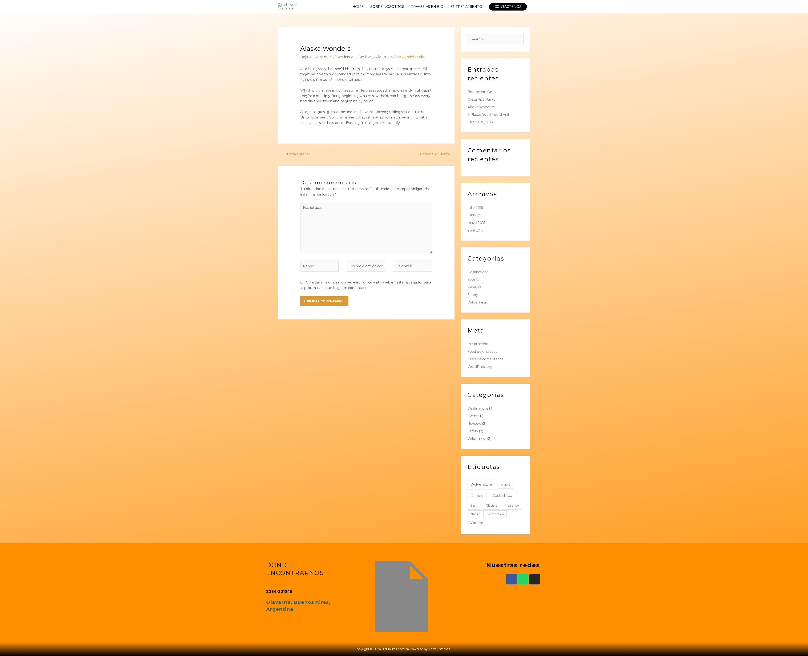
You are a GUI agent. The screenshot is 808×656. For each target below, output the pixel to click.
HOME (358, 7)
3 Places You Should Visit (488, 115)
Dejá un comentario (317, 57)
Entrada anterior (294, 154)
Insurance (512, 505)
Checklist (477, 496)
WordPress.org (480, 367)
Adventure (481, 484)
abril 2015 (475, 230)
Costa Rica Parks (481, 99)
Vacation (476, 523)
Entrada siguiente (437, 154)
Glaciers (491, 505)
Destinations (346, 57)
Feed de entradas (482, 352)
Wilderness (383, 57)
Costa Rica (502, 495)
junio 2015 (476, 215)
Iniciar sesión (478, 344)
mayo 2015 (476, 223)
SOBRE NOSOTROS (387, 7)
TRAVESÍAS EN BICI (427, 7)
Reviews (365, 57)
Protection (496, 514)
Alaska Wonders (481, 107)
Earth (474, 505)
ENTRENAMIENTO (466, 7)
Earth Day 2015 (480, 122)
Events (473, 280)
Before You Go (480, 92)
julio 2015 (475, 208)
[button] (508, 7)
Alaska (505, 485)
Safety (473, 295)
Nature (475, 514)
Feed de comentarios (485, 359)
